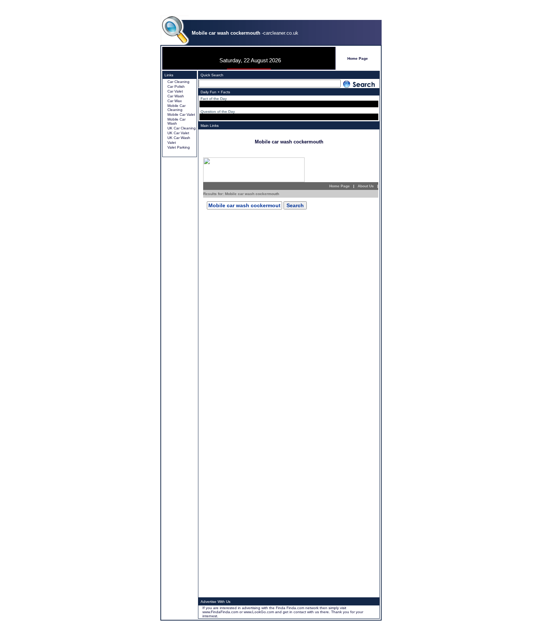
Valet (171, 142)
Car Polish (176, 86)
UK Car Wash (178, 138)
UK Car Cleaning (181, 128)
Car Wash (175, 96)
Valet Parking (178, 147)
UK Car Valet (178, 133)
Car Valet (175, 91)
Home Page (357, 58)
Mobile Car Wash (176, 121)
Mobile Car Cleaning (176, 108)
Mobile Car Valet (181, 114)
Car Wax (174, 101)
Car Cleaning (178, 82)
